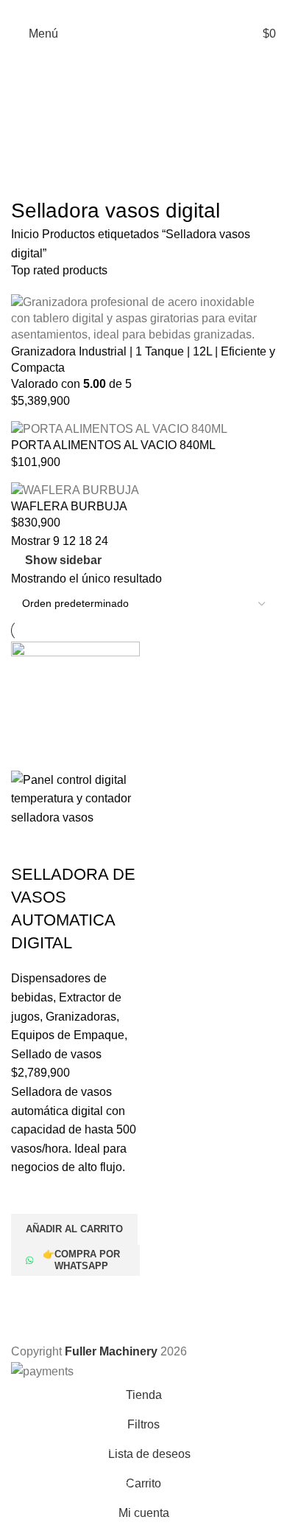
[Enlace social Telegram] (160, 9)
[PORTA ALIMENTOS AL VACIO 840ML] (119, 428)
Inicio (26, 234)
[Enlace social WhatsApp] (143, 9)
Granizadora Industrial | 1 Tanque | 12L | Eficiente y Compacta (143, 359)
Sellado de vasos (56, 1054)
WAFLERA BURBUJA (69, 506)
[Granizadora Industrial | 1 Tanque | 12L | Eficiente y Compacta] (143, 317)
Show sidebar (63, 560)
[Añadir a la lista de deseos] (29, 1195)
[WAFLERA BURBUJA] (75, 489)
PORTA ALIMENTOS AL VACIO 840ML (113, 445)
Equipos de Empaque (67, 1035)
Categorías (41, 88)
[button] (74, 1229)
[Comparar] (29, 845)
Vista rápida (29, 1294)
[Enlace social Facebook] (126, 9)
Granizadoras (81, 1016)
